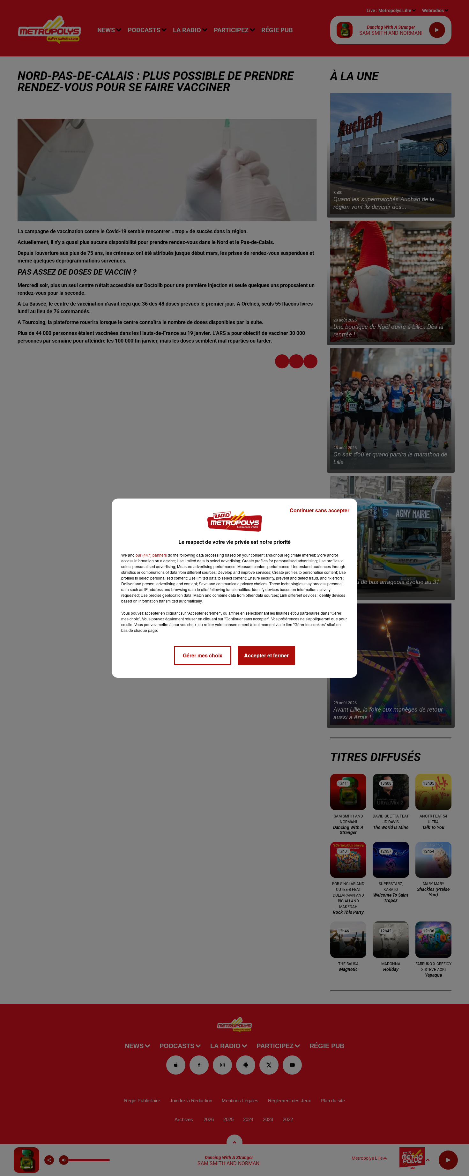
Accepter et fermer (266, 655)
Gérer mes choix (202, 655)
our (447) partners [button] (151, 555)
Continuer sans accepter (319, 510)
